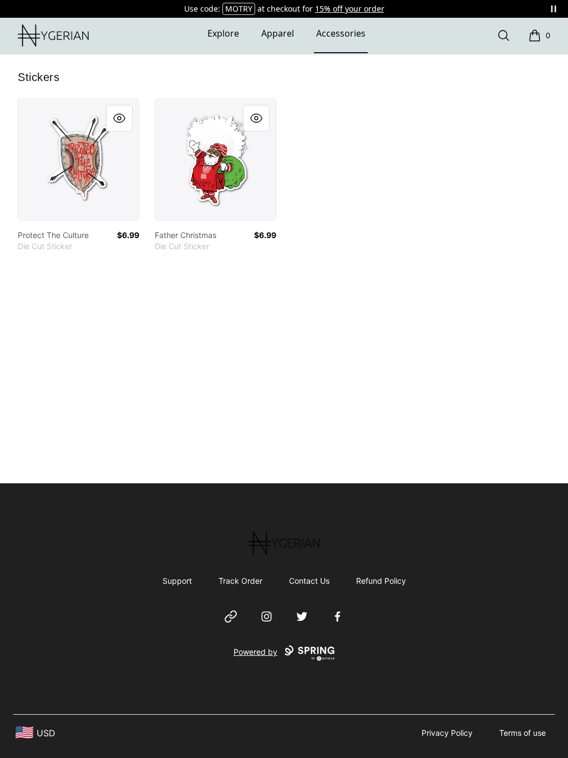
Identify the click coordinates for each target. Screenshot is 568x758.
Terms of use (522, 732)
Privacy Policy (447, 732)
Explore (223, 33)
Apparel (277, 33)
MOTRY (238, 8)
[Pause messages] (553, 8)
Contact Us (309, 580)
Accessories (341, 33)
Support (177, 580)
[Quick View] (119, 118)
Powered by (255, 651)
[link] (78, 159)
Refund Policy (381, 580)
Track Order (240, 580)
